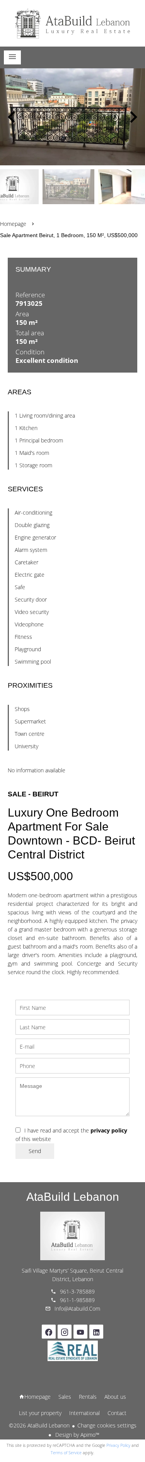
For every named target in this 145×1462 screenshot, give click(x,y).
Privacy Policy (118, 1445)
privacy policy (108, 1130)
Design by (76, 1434)
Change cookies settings (106, 1425)
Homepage (73, 23)
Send (35, 1151)
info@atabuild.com (77, 1308)
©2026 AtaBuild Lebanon (39, 1425)
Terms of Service (66, 1452)
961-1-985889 (77, 1300)
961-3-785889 (77, 1291)
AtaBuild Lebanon (72, 1196)
